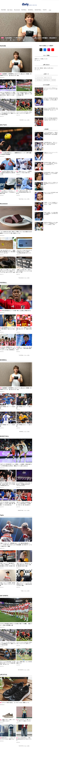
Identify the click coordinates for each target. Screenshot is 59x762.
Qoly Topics (3, 124)
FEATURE (3, 46)
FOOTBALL (3, 282)
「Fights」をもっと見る (24, 590)
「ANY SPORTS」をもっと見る (23, 669)
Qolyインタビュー (47, 77)
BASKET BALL (4, 436)
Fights (2, 515)
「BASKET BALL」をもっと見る (23, 510)
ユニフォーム (39, 77)
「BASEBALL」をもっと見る (24, 431)
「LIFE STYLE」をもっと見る (23, 745)
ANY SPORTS (4, 595)
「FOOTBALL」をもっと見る (23, 355)
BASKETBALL (46, 80)
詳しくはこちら (37, 60)
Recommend (3, 203)
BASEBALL (3, 360)
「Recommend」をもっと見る (23, 277)
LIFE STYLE (3, 674)
